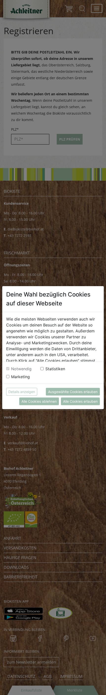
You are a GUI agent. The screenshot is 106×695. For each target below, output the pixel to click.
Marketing (20, 376)
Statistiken (55, 368)
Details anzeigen (21, 392)
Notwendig (21, 368)
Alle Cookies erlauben (80, 401)
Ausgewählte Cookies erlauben (73, 392)
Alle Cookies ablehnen (39, 401)
